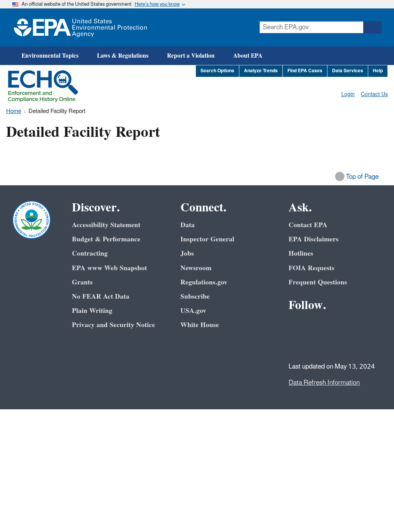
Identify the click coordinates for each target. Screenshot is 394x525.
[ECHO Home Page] (43, 86)
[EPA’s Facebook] (296, 326)
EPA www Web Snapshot (109, 268)
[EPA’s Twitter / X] (314, 326)
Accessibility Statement (106, 225)
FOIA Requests (311, 268)
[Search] (372, 27)
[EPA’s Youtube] (333, 326)
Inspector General (207, 239)
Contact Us (374, 94)
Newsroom (196, 268)
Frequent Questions (318, 282)
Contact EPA (308, 225)
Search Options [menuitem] (217, 71)
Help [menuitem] (378, 71)
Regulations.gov (203, 282)
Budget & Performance (106, 239)
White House (199, 325)
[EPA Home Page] (80, 27)
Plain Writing (92, 311)
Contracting (90, 253)
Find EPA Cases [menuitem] (304, 71)
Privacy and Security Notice (113, 325)
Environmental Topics (50, 55)
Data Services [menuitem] (347, 71)
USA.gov (193, 311)
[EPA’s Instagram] (314, 344)
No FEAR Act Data (100, 296)
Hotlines (301, 253)
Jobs (187, 253)
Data (187, 225)
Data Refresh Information (324, 383)
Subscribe (195, 296)
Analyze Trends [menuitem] (261, 71)
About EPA (247, 55)
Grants (82, 282)
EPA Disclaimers (314, 239)
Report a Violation (191, 55)
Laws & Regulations (123, 55)
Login (348, 94)
